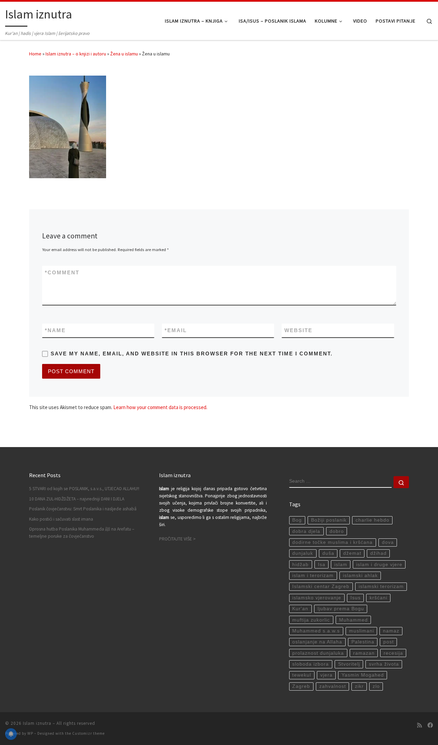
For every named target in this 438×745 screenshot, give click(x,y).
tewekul (301, 675)
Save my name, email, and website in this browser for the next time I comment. (192, 353)
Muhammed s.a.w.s (316, 630)
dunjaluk (302, 553)
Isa (321, 564)
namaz (391, 630)
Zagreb (301, 686)
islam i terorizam (313, 575)
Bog (297, 520)
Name (55, 330)
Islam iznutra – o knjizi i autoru (76, 54)
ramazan (364, 653)
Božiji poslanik (329, 520)
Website (298, 330)
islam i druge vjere (379, 564)
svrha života (384, 664)
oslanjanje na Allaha (317, 641)
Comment (62, 272)
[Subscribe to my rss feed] (419, 725)
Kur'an (300, 608)
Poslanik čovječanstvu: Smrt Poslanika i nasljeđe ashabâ (83, 509)
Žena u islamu (124, 54)
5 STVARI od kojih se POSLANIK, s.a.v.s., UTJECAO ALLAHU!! (84, 489)
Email (176, 330)
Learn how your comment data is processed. (160, 407)
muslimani (361, 630)
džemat (352, 553)
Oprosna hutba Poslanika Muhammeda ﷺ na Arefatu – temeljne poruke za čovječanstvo (81, 532)
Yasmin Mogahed (363, 675)
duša (328, 553)
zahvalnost (332, 686)
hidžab (300, 564)
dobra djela (306, 531)
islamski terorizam (381, 586)
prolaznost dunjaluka (318, 653)
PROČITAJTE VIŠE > (177, 539)
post (388, 641)
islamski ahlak (360, 575)
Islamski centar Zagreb (320, 586)
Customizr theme (88, 733)
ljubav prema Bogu (341, 608)
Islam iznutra (37, 723)
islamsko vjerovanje (316, 597)
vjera (326, 675)
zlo (376, 686)
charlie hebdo (372, 520)
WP (30, 733)
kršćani (378, 597)
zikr (359, 686)
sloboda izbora (310, 664)
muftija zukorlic (311, 620)
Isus (355, 597)
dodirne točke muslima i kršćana (332, 542)
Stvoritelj (349, 664)
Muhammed (353, 620)
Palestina (362, 641)
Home (35, 54)
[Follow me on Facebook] (430, 725)
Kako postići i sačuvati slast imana (61, 519)
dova (388, 542)
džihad (378, 553)
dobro (337, 531)
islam (340, 564)
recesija (393, 653)
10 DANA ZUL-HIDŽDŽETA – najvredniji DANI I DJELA (76, 499)
